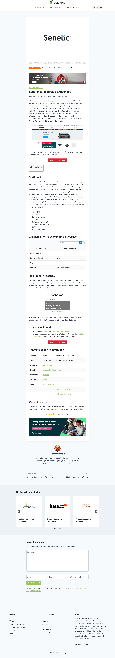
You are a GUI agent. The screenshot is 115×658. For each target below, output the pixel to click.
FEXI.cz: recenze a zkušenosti (77, 475)
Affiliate (12, 621)
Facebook (45, 618)
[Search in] (83, 242)
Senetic (46, 375)
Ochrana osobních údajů (18, 627)
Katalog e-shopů (54, 7)
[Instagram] (97, 7)
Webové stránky (76, 577)
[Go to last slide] (19, 511)
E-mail (52, 577)
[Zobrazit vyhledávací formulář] (104, 7)
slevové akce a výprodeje (61, 332)
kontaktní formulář (64, 389)
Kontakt (12, 634)
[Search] (80, 242)
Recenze (68, 7)
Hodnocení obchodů (36, 87)
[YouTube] (100, 7)
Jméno (30, 577)
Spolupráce (13, 618)
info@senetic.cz (49, 365)
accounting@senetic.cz (52, 370)
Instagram (45, 621)
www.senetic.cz (49, 384)
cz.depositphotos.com (50, 633)
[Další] (96, 511)
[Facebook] (93, 7)
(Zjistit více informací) (47, 63)
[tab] (54, 528)
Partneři (12, 630)
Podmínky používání (16, 624)
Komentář (31, 552)
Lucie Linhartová (57, 454)
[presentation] (29, 505)
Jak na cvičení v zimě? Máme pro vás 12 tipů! (40, 477)
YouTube (45, 624)
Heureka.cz (59, 311)
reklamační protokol (64, 394)
